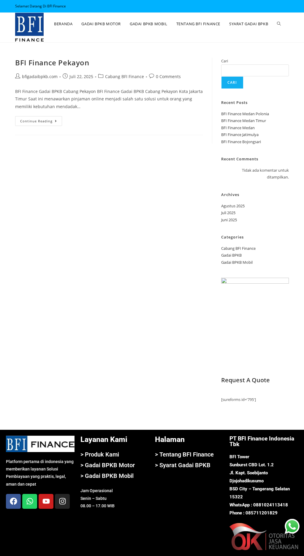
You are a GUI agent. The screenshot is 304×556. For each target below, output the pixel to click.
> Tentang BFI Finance (184, 454)
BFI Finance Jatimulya (240, 134)
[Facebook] (13, 501)
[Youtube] (46, 501)
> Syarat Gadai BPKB (182, 465)
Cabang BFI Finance (124, 76)
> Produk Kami (99, 454)
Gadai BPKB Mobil (237, 262)
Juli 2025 (228, 212)
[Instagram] (62, 501)
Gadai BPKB (231, 255)
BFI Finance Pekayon (52, 62)
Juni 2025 (229, 219)
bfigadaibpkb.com (40, 76)
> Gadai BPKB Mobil (107, 475)
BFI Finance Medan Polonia (245, 113)
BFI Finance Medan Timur (243, 120)
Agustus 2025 (233, 205)
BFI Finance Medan (238, 127)
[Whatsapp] (29, 501)
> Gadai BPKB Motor (107, 465)
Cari (224, 61)
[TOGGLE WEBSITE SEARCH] (279, 24)
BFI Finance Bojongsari (241, 141)
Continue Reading (41, 119)
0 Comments (168, 76)
